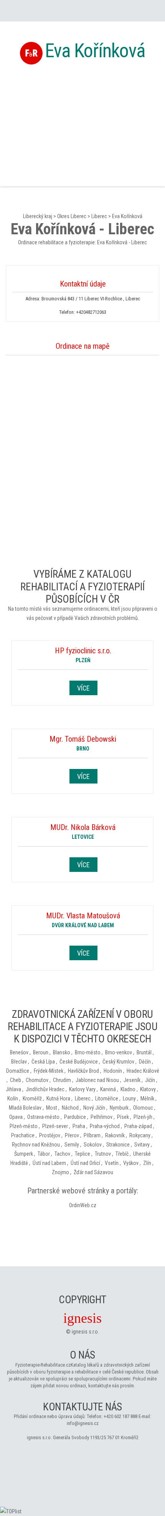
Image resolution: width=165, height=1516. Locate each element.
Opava (16, 1117)
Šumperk (23, 1154)
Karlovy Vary (82, 1089)
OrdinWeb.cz (82, 1205)
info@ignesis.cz (83, 1423)
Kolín (12, 1098)
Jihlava (13, 1089)
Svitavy (142, 1145)
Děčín (145, 1062)
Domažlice (17, 1071)
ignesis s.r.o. (85, 1332)
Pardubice (75, 1117)
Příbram (92, 1135)
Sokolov (93, 1145)
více (83, 688)
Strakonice (118, 1145)
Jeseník (132, 1080)
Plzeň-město (24, 1126)
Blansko (61, 1052)
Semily (71, 1145)
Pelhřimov (101, 1117)
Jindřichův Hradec (45, 1089)
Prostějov (49, 1135)
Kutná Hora (58, 1098)
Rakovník (115, 1135)
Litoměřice (106, 1098)
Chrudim (62, 1080)
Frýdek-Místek (48, 1071)
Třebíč (122, 1154)
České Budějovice (78, 1062)
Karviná (108, 1089)
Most (51, 1108)
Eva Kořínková (95, 51)
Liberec (99, 216)
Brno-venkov (118, 1052)
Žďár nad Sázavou (93, 1172)
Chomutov (37, 1080)
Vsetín (112, 1163)
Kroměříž (32, 1098)
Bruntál (144, 1052)
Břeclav (19, 1062)
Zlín (147, 1163)
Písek (123, 1117)
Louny (129, 1098)
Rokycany (139, 1135)
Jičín (150, 1080)
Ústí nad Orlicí (85, 1163)
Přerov (72, 1135)
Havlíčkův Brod (83, 1071)
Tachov (62, 1154)
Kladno (127, 1089)
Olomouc (143, 1108)
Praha (79, 1126)
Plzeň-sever (55, 1126)
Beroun (40, 1052)
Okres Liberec (71, 216)
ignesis (82, 1318)
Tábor (44, 1154)
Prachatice (23, 1135)
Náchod (70, 1108)
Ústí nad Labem (49, 1163)
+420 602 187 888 (120, 1416)
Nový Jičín (94, 1108)
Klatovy (148, 1089)
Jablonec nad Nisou (97, 1080)
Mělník (147, 1098)
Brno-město (88, 1052)
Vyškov (131, 1163)
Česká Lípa (43, 1062)
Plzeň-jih (143, 1117)
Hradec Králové (143, 1071)
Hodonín (113, 1071)
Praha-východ (105, 1126)
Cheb (15, 1080)
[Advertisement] (82, 124)
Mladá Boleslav (25, 1108)
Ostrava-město (43, 1117)
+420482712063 (91, 312)
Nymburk (119, 1108)
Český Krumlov (118, 1062)
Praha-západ (138, 1126)
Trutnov (103, 1154)
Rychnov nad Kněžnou (36, 1145)
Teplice (82, 1154)
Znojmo (60, 1172)
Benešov (19, 1052)
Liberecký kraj (37, 216)
